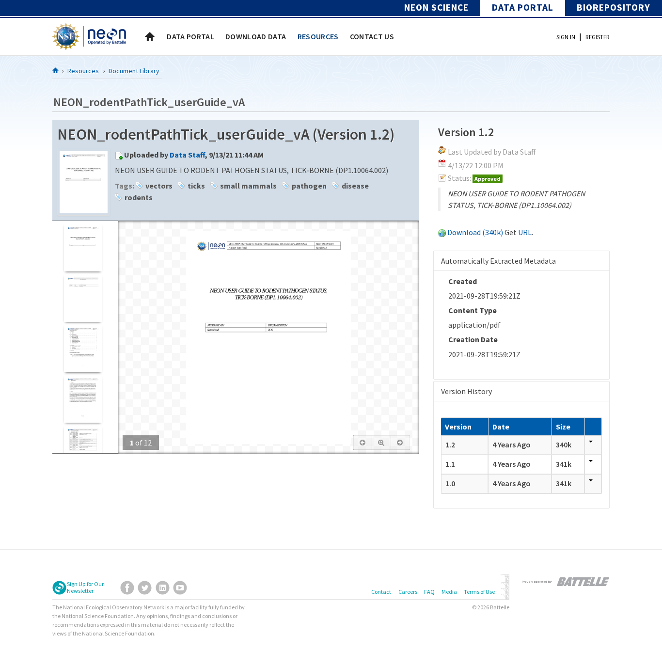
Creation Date (473, 339)
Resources (83, 70)
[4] (82, 399)
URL (525, 232)
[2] (82, 298)
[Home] (55, 70)
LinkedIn (163, 588)
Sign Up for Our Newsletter (85, 587)
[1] (82, 247)
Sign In (565, 37)
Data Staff (187, 154)
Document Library (134, 70)
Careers (407, 591)
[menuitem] (190, 36)
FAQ (429, 591)
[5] (82, 449)
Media (449, 591)
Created (462, 281)
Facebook (127, 588)
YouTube (180, 588)
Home (150, 36)
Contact (381, 591)
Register (597, 37)
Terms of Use (479, 591)
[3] (82, 348)
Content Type (472, 310)
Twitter (145, 588)
